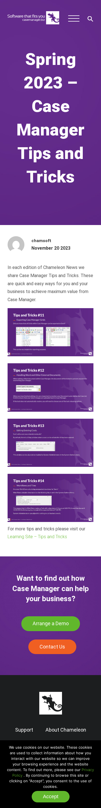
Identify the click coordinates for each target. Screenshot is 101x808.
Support (24, 730)
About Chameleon (65, 730)
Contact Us (52, 647)
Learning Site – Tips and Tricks (37, 536)
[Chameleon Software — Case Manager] (33, 27)
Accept (50, 796)
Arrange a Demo (51, 623)
